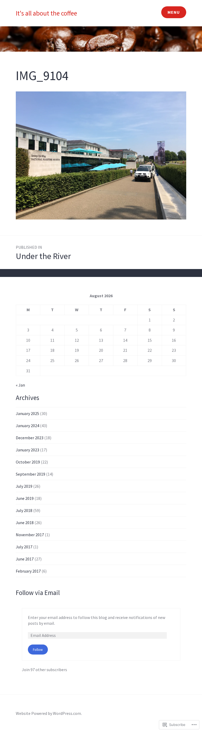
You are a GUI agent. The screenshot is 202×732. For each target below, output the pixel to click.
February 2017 (28, 571)
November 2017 (30, 534)
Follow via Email (38, 592)
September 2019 (30, 474)
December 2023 (29, 437)
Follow (38, 649)
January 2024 (27, 425)
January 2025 (27, 413)
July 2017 (24, 546)
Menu (174, 12)
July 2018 (24, 510)
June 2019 (25, 498)
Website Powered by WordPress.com (48, 713)
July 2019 (24, 486)
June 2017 (25, 559)
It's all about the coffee (46, 13)
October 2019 (28, 462)
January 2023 (27, 449)
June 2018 (25, 522)
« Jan (20, 385)
